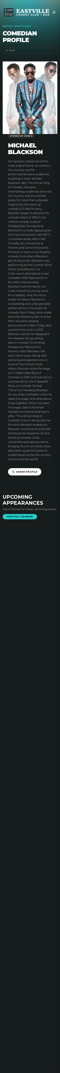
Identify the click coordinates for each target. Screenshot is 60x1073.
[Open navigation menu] (54, 12)
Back (12, 50)
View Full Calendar (20, 516)
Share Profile (26, 471)
